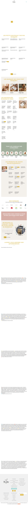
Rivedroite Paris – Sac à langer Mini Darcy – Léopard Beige (9, 107)
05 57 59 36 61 (14, 484)
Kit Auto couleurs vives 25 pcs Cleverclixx (22, 47)
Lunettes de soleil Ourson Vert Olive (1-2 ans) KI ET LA (17, 173)
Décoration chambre (6, 494)
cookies (19, 502)
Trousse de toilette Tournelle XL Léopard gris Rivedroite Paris (3, 117)
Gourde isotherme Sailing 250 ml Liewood (22, 58)
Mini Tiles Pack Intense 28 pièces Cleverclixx (5, 69)
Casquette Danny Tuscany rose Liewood (23, 173)
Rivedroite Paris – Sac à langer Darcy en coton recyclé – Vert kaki (15, 127)
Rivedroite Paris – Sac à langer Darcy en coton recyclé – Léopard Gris (3, 127)
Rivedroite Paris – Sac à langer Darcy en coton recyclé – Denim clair (9, 127)
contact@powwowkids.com (14, 485)
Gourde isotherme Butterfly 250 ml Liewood (5, 47)
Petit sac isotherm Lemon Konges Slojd (11, 182)
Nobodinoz (14, 499)
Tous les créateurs (14, 500)
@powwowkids (14, 243)
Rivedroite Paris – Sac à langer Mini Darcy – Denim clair (3, 107)
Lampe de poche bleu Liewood (12, 58)
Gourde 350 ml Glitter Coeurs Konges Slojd (10, 173)
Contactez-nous (14, 488)
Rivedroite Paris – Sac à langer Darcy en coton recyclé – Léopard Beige (15, 117)
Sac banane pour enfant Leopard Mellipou (11, 192)
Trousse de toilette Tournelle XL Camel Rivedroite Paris (15, 107)
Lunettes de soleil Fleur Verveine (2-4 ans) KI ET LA (17, 192)
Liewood (14, 498)
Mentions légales (22, 485)
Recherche (22, 494)
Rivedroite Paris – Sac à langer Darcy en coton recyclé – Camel (3, 137)
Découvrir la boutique (7, 237)
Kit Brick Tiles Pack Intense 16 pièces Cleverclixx (13, 47)
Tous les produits (6, 499)
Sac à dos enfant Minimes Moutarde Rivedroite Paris (9, 117)
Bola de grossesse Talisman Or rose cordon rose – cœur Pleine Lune (17, 182)
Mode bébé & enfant (6, 498)
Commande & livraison (22, 480)
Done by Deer (14, 494)
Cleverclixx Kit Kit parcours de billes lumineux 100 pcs (5, 58)
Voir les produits (14, 21)
